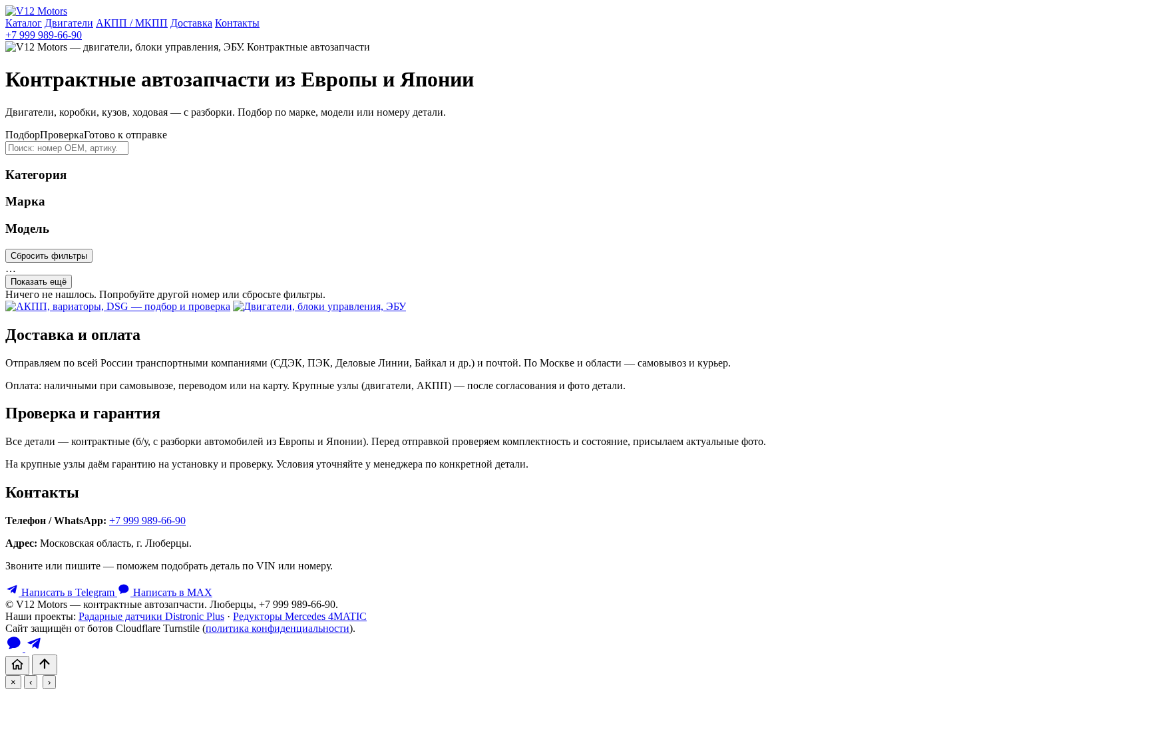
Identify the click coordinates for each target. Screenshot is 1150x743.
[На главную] (17, 665)
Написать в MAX (171, 592)
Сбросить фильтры (49, 256)
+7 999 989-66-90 (43, 35)
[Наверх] (44, 665)
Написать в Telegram (68, 592)
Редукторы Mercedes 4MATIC (300, 616)
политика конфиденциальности (277, 628)
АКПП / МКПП (132, 23)
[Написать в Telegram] (34, 648)
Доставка (191, 23)
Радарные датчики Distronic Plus (151, 616)
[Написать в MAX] (15, 648)
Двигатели (69, 23)
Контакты (237, 23)
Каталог (23, 23)
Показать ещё (39, 282)
